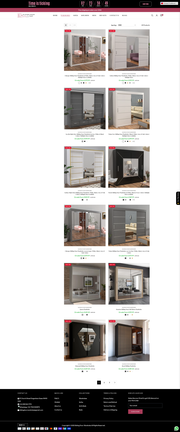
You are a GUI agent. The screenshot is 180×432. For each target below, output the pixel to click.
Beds (80, 410)
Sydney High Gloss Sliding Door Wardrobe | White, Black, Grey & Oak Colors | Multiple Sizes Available (84, 193)
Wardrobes (83, 398)
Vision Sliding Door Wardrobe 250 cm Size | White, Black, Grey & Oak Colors (128, 252)
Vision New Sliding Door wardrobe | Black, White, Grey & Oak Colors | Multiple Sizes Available (128, 135)
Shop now (145, 4)
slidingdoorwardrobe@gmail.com (31, 410)
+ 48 (89, 83)
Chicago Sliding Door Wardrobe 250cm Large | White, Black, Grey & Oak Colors (85, 252)
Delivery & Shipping (110, 410)
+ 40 (133, 83)
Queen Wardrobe (85, 309)
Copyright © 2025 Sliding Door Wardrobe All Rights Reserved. (83, 425)
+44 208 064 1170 (25, 404)
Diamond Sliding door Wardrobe (84, 366)
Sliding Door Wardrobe (85, 73)
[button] (152, 15)
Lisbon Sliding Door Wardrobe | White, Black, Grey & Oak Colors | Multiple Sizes (129, 76)
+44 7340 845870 (33, 407)
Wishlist (57, 402)
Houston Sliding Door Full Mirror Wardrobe (129, 309)
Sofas (81, 402)
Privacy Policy (108, 398)
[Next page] (115, 382)
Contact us (58, 410)
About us (57, 406)
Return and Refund (110, 402)
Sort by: (114, 25)
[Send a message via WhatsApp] (176, 428)
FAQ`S (56, 398)
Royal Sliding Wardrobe (129, 366)
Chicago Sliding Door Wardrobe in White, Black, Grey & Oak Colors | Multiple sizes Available (85, 76)
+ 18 (133, 200)
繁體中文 (22, 425)
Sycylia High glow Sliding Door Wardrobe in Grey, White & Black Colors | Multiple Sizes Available (85, 135)
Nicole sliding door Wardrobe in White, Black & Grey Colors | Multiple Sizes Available (128, 193)
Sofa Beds (82, 406)
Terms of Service (109, 406)
